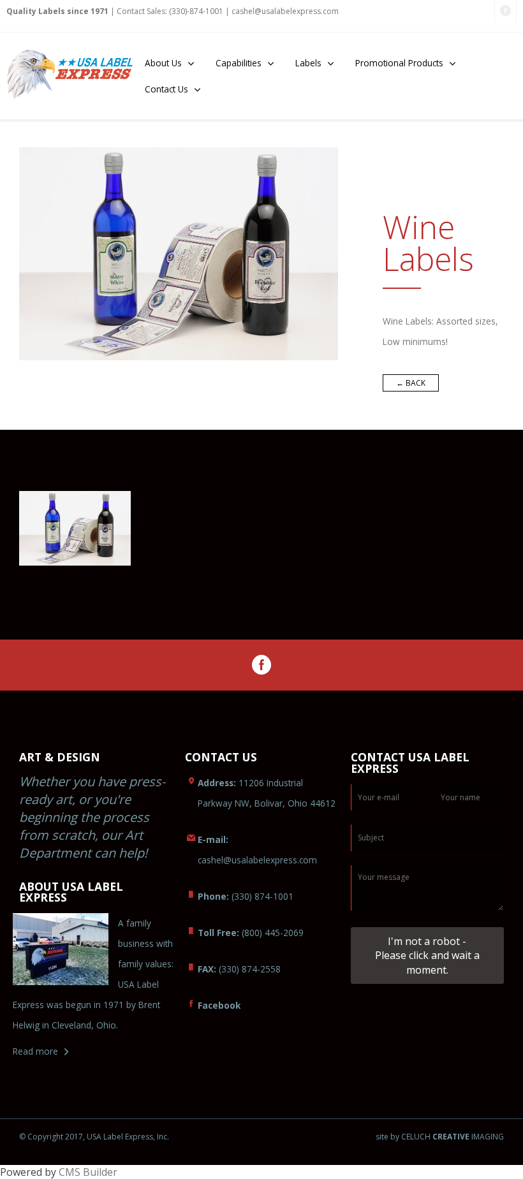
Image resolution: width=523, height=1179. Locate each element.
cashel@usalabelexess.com (285, 11)
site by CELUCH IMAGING (440, 1137)
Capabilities (239, 63)
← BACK (410, 382)
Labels (308, 63)
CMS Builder (88, 1172)
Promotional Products (399, 63)
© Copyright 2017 (51, 1136)
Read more (35, 1051)
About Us (163, 63)
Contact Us (166, 89)
